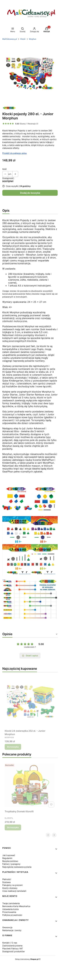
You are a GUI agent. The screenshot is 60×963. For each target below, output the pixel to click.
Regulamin (7, 858)
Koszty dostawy (9, 888)
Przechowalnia (9, 912)
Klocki (22, 39)
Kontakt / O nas (9, 942)
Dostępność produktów (13, 951)
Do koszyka (13, 747)
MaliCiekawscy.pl (9, 39)
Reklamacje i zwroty (11, 930)
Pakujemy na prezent (12, 885)
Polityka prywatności (12, 915)
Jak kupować (8, 855)
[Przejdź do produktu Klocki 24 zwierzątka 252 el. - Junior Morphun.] (30, 701)
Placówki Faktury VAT (12, 948)
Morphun (32, 39)
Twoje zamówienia (11, 903)
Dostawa (6, 882)
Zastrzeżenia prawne (12, 945)
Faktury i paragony (11, 864)
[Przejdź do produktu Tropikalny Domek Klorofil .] (30, 786)
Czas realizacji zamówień (14, 891)
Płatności (6, 879)
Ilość (4, 169)
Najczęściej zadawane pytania (16, 867)
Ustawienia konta (10, 909)
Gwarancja (7, 927)
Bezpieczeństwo (10, 861)
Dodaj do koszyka (30, 192)
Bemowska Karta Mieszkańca (16, 906)
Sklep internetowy (26, 959)
